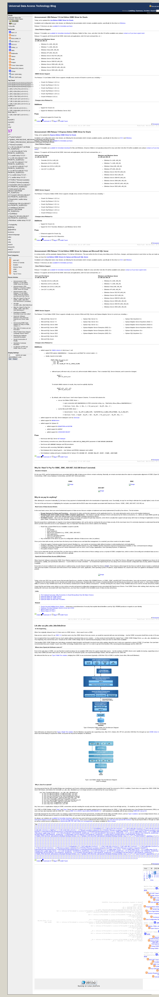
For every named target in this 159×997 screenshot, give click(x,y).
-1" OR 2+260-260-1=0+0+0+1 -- (68, 830)
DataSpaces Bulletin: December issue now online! (22, 313)
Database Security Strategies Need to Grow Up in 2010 (57, 608)
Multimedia (14, 53)
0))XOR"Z (38, 831)
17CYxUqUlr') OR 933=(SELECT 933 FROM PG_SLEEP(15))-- (93, 852)
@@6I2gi (150, 836)
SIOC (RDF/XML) (16, 74)
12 (157, 873)
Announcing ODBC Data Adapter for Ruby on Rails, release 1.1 (21, 324)
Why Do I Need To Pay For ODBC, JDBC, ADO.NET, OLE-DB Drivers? (22, 308)
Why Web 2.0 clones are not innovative (22, 328)
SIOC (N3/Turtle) (16, 77)
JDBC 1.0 (58, 635)
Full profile (12, 26)
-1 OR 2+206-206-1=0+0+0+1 (134, 828)
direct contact (111, 821)
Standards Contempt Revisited (20, 343)
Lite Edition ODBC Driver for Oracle (61, 20)
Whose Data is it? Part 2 (48, 611)
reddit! (62, 121)
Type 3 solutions (133, 814)
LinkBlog (132, 11)
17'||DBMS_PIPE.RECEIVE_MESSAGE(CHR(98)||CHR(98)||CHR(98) (101, 836)
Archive (147, 11)
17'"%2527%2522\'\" (139, 836)
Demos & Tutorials (18, 262)
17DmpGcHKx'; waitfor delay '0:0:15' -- (46, 851)
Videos (13, 56)
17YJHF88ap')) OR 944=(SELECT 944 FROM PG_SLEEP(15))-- (133, 852)
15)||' (125, 836)
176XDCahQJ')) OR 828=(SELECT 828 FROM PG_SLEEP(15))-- (125, 834)
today (151, 880)
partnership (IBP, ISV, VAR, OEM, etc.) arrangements (77, 821)
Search (153, 11)
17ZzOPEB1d (97, 828)
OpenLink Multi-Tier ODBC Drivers (51, 596)
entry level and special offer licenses (120, 819)
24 (152, 876)
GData (13, 71)
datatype (61, 438)
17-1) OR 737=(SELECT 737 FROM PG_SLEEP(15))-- (108, 851)
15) (78, 836)
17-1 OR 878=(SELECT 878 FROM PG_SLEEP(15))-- (74, 833)
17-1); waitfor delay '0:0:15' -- (139, 831)
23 (149, 876)
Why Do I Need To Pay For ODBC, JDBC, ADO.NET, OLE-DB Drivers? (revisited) (22, 300)
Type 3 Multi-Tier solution (59, 655)
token (55, 420)
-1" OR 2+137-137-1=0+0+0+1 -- (45, 848)
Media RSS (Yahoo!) (17, 68)
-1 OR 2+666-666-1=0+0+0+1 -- (90, 846)
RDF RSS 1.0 (15, 41)
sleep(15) (96, 830)
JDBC (15, 269)
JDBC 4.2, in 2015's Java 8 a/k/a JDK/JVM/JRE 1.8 (85, 811)
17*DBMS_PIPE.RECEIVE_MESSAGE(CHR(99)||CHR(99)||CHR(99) (55, 836)
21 (144, 876)
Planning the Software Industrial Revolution (20, 336)
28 (144, 878)
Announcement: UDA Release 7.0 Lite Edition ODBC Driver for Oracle (21, 282)
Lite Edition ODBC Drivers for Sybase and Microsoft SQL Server (67, 257)
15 (147, 875)
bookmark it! (47, 121)
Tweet (66, 121)
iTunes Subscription (17, 65)
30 (149, 878)
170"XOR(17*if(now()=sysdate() (146, 830)
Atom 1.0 (14, 32)
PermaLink (155, 124)
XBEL (13, 50)
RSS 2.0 (13, 35)
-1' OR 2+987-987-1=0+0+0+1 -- (129, 846)
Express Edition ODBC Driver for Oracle (63, 135)
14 (144, 875)
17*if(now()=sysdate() (85, 830)
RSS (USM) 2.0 (16, 38)
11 (155, 873)
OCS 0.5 (14, 44)
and (65, 426)
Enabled (15, 265)
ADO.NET (16, 260)
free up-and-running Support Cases (68, 819)
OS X (121, 138)
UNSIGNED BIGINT (64, 432)
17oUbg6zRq (72, 846)
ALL (10, 258)
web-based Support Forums (43, 819)
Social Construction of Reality (20, 340)
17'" (131, 836)
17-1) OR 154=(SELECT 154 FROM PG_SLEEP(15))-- (108, 833)
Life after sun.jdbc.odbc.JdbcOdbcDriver (22, 304)
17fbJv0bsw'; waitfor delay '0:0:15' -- (46, 833)
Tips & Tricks (17, 274)
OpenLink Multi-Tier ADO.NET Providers (53, 599)
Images (13, 62)
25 (155, 876)
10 (152, 873)
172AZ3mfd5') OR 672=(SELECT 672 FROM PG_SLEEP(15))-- (84, 834)
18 (155, 875)
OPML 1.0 (14, 47)
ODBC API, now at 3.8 (139, 811)
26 (157, 876)
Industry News (17, 267)
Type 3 (65, 809)
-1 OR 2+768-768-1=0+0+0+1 (109, 846)
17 (39, 824)
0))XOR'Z (132, 830)
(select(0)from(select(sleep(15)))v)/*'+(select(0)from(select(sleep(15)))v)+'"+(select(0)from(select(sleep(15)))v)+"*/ (77, 831)
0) (101, 830)
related (39, 121)
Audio (13, 59)
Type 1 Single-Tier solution (65, 732)
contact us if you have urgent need (133, 33)
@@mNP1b (150, 854)
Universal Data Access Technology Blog (32, 6)
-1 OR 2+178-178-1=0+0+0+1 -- (114, 828)
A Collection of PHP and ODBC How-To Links (21, 347)
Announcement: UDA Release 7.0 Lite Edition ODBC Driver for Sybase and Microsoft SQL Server (21, 294)
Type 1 (58, 809)
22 (147, 876)
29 (147, 878)
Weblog (124, 11)
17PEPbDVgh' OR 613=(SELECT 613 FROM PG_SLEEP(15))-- (54, 852)
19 (157, 875)
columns (56, 350)
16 (149, 875)
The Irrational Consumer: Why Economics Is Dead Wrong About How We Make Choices (67, 595)
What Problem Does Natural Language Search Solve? (22, 332)
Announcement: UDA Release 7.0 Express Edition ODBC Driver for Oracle (22, 288)
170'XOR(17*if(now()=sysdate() (112, 830)
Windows (122, 23)
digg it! (55, 121)
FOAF (14, 24)
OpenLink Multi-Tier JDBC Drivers (51, 598)
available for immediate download (60, 33)
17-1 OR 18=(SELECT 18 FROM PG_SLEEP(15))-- (75, 851)
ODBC (15, 271)
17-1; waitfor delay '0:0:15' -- (121, 831)
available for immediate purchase (62, 26)
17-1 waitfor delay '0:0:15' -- (150, 849)
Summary (139, 11)
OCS (148, 934)
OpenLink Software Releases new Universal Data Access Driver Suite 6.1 (21, 318)
